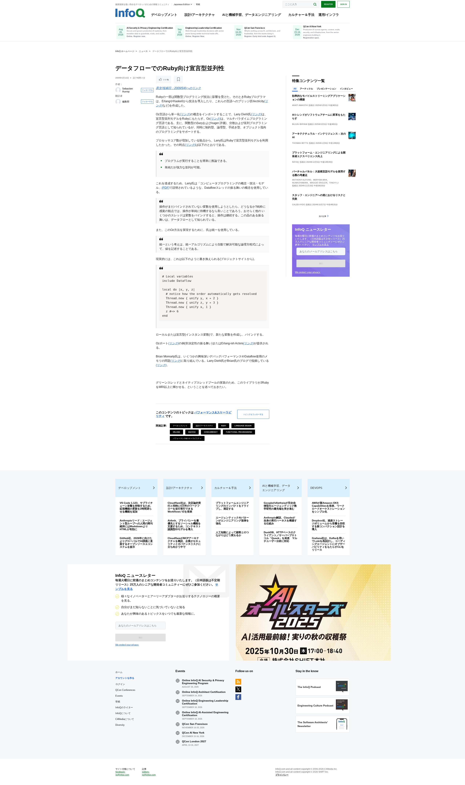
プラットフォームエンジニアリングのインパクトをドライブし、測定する (232, 505)
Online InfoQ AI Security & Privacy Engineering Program (203, 682)
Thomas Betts (300, 143)
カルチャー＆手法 (301, 15)
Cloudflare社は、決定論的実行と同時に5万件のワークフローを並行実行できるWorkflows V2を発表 (184, 507)
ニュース (143, 51)
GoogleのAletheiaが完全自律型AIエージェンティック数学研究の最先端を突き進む (280, 505)
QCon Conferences (125, 690)
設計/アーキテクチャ (200, 15)
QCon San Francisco (195, 723)
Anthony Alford (301, 180)
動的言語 (192, 432)
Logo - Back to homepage (130, 13)
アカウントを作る (124, 678)
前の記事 (322, 216)
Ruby (223, 425)
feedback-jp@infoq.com (122, 773)
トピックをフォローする (253, 414)
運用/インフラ (328, 15)
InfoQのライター (124, 707)
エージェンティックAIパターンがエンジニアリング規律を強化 (232, 520)
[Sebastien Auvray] (118, 90)
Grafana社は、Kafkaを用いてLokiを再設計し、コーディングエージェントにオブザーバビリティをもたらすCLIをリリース (328, 544)
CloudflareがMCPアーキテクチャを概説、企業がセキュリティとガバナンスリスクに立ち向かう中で (184, 542)
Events (119, 695)
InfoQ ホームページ (124, 51)
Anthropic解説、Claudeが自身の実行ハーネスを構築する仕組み (280, 520)
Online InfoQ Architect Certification (204, 691)
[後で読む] (178, 79)
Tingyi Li (334, 183)
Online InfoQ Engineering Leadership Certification (205, 702)
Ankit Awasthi (300, 105)
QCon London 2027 (194, 741)
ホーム (118, 672)
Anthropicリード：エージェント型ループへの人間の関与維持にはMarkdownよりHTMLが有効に (136, 525)
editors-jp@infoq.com (149, 773)
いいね (166, 79)
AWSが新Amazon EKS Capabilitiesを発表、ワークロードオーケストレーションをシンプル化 (328, 507)
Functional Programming (239, 432)
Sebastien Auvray (127, 90)
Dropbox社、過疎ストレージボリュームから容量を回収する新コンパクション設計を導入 (328, 525)
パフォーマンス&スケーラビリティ (187, 438)
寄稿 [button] (198, 4)
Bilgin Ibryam (299, 124)
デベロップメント (164, 15)
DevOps (316, 487)
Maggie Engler (318, 183)
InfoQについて (123, 713)
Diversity (120, 725)
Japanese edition (182, 4)
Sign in (343, 4)
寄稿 (117, 701)
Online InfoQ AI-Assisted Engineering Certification (205, 714)
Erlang (176, 432)
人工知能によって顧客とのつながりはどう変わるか (232, 534)
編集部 (125, 101)
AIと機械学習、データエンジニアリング (251, 15)
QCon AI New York (193, 732)
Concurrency (211, 432)
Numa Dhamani (300, 183)
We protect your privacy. (308, 272)
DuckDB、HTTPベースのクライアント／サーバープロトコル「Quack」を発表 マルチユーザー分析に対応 (280, 536)
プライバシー (281, 775)
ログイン (120, 684)
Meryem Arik (320, 180)
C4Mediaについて (124, 719)
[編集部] (118, 101)
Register (328, 4)
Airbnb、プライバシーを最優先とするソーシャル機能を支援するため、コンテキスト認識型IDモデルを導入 (184, 525)
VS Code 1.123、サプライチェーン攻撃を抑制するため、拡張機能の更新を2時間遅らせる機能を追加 (136, 507)
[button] (320, 263)
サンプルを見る (320, 244)
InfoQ (295, 162)
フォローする (147, 90)
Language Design (242, 425)
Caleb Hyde (298, 204)
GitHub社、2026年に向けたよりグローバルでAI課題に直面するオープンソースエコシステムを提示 (136, 542)
